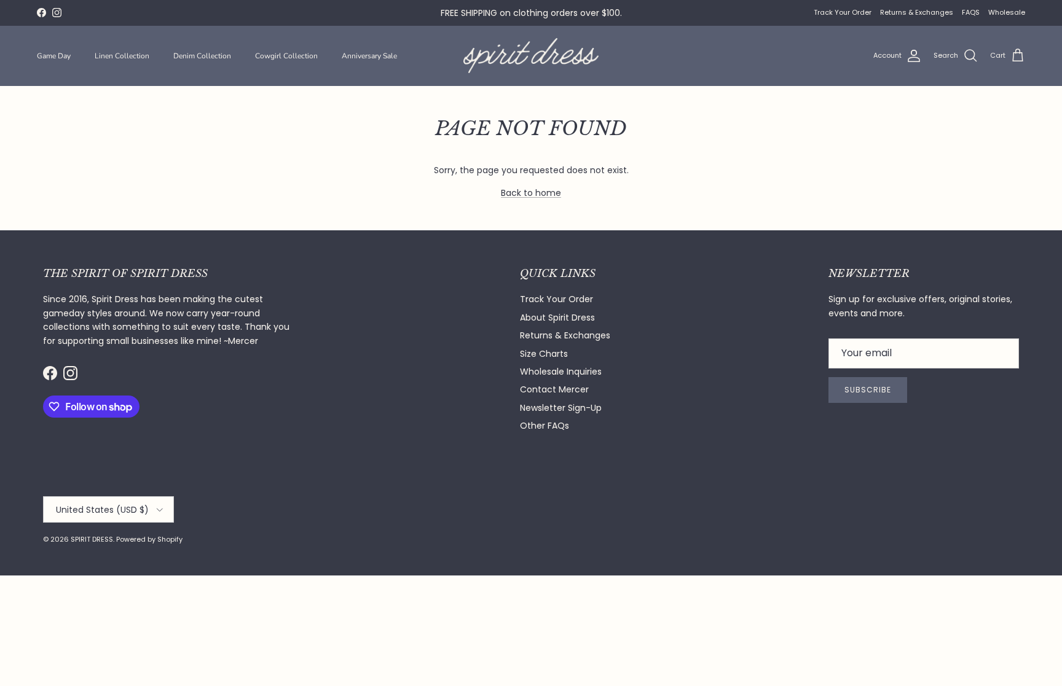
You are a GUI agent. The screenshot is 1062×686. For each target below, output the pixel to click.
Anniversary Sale (369, 56)
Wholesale (1006, 12)
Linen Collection (122, 56)
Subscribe (867, 389)
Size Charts (544, 354)
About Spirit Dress (557, 317)
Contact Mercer (554, 389)
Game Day (54, 56)
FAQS (971, 12)
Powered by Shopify (149, 539)
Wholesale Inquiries (561, 371)
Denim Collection (202, 56)
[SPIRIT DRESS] (531, 55)
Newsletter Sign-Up (561, 408)
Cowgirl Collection (286, 56)
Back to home (531, 193)
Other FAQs (544, 425)
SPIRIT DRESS (92, 539)
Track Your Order (842, 12)
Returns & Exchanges (916, 12)
